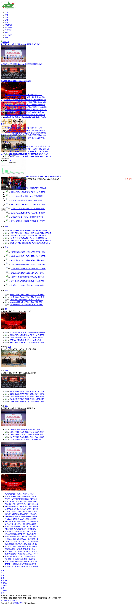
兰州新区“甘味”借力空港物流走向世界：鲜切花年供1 (29, 236)
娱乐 (6, 20)
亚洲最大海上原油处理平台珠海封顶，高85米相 (28, 213)
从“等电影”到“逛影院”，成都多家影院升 (19, 494)
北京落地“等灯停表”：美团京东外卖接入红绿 (27, 285)
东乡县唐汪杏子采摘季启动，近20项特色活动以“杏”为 (25, 105)
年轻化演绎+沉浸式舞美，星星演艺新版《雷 (21, 561)
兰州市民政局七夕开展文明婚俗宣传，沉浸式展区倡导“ (30, 151)
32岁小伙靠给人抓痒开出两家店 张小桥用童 (21, 546)
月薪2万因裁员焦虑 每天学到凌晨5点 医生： (21, 519)
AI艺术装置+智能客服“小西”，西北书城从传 (25, 439)
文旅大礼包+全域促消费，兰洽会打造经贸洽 (21, 501)
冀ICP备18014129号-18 (9, 600)
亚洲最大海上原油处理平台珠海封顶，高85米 (21, 566)
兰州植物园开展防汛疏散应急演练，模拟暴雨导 (28, 260)
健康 (6, 23)
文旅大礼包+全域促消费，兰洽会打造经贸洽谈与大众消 (25, 102)
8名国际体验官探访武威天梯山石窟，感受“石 (26, 305)
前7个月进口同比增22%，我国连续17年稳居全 (22, 551)
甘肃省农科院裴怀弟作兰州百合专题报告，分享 (28, 269)
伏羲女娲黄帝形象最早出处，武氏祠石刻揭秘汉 (27, 295)
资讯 (6, 15)
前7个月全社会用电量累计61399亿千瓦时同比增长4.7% (30, 146)
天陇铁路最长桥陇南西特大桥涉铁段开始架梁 (21, 509)
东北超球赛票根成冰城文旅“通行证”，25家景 (27, 273)
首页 (6, 13)
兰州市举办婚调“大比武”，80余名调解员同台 (27, 196)
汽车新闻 (8, 25)
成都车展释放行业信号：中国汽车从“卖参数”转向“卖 (24, 112)
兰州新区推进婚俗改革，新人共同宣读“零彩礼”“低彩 (29, 154)
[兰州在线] (9, 8)
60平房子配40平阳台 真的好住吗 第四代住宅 (21, 516)
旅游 (6, 38)
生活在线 (8, 30)
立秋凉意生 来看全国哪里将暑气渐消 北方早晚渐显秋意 (30, 243)
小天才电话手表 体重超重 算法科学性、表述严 (28, 221)
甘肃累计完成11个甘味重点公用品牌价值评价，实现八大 (30, 156)
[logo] (5, 42)
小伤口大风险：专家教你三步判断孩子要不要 (21, 539)
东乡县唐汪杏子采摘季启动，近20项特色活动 (21, 504)
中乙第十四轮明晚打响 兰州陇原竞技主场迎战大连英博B (25, 100)
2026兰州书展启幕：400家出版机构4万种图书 (21, 506)
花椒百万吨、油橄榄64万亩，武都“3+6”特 (20, 531)
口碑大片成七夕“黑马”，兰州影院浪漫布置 (20, 524)
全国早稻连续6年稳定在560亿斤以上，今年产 (21, 554)
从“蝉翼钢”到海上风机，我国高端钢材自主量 (27, 217)
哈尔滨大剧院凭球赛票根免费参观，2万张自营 (28, 264)
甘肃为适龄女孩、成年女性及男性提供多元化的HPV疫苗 (30, 241)
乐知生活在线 (18, 603)
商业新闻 (8, 28)
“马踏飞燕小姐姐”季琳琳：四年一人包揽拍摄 (26, 300)
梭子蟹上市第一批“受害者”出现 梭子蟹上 (20, 549)
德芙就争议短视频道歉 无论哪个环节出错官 (21, 514)
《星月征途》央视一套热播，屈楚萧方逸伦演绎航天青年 (30, 233)
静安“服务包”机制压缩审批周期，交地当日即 (27, 281)
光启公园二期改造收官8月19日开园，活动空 (21, 544)
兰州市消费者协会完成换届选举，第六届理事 (21, 526)
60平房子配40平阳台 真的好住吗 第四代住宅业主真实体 (25, 117)
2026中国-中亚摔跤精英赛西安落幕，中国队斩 (27, 277)
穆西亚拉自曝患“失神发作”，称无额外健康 (20, 534)
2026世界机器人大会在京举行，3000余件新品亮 (27, 432)
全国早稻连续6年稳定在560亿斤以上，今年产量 (28, 192)
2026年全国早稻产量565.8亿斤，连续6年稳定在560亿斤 (30, 149)
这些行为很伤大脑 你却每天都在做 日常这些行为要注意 (30, 231)
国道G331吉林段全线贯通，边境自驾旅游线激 (22, 541)
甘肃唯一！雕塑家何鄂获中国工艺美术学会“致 (28, 209)
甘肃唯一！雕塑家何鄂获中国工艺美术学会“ (21, 564)
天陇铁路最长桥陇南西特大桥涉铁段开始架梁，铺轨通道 (26, 110)
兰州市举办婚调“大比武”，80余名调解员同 (20, 556)
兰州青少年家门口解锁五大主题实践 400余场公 (27, 297)
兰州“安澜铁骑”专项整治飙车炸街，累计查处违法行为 (25, 97)
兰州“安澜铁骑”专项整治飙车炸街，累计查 (20, 496)
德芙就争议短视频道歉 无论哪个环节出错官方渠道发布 (25, 115)
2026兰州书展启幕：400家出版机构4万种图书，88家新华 (26, 107)
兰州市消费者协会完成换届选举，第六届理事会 (27, 437)
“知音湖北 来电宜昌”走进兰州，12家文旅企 (26, 200)
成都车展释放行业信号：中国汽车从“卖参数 (21, 511)
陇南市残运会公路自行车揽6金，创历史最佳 (21, 536)
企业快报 (8, 35)
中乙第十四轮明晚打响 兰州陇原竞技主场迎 (21, 499)
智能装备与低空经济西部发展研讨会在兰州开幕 (28, 256)
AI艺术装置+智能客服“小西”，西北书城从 (20, 529)
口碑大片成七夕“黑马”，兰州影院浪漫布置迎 (26, 434)
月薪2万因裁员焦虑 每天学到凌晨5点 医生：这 (27, 429)
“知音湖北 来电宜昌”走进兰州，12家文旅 (20, 559)
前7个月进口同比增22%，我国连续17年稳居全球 (28, 188)
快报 (6, 18)
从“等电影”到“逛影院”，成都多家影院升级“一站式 (23, 95)
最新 (6, 33)
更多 (2, 124)
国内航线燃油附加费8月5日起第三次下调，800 (28, 252)
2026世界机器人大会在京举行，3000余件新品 (21, 521)
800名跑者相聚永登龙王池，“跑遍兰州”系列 (26, 302)
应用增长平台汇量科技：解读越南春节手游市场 (43, 176)
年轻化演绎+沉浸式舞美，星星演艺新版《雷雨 (28, 204)
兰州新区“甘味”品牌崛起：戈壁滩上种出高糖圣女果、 (29, 238)
